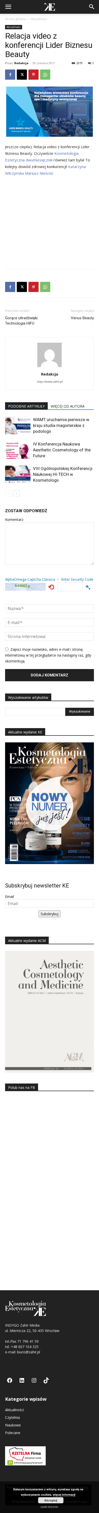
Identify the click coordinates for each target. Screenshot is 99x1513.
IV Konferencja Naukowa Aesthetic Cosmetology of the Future (62, 449)
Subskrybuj (49, 913)
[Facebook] (10, 75)
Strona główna (15, 19)
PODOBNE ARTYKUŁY (26, 406)
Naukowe (13, 1425)
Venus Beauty (82, 318)
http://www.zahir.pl (49, 381)
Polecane (12, 1432)
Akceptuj (50, 1500)
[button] (8, 7)
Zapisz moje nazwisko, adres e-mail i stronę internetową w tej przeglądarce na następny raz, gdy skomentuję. (48, 655)
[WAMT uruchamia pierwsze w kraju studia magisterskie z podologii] (17, 425)
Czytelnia (12, 1417)
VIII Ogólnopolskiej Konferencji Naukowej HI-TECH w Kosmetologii (62, 474)
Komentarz (14, 519)
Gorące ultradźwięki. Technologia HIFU (21, 321)
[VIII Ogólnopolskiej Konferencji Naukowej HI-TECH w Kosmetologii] (17, 474)
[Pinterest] (33, 75)
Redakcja (21, 63)
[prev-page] (8, 493)
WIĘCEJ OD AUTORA (68, 406)
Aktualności (38, 19)
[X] (22, 75)
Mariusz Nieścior (39, 173)
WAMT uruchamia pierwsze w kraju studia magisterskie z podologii (61, 425)
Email (9, 896)
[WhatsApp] (45, 75)
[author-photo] (49, 367)
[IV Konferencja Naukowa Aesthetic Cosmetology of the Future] (17, 450)
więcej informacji (64, 1494)
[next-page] (16, 493)
